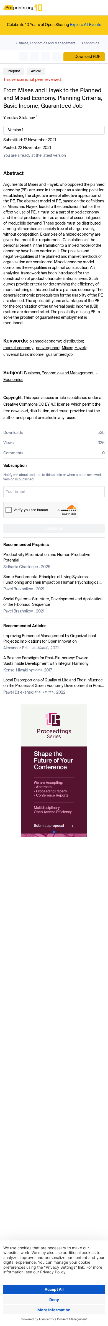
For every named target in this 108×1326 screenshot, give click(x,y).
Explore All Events (85, 25)
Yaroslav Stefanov (19, 118)
